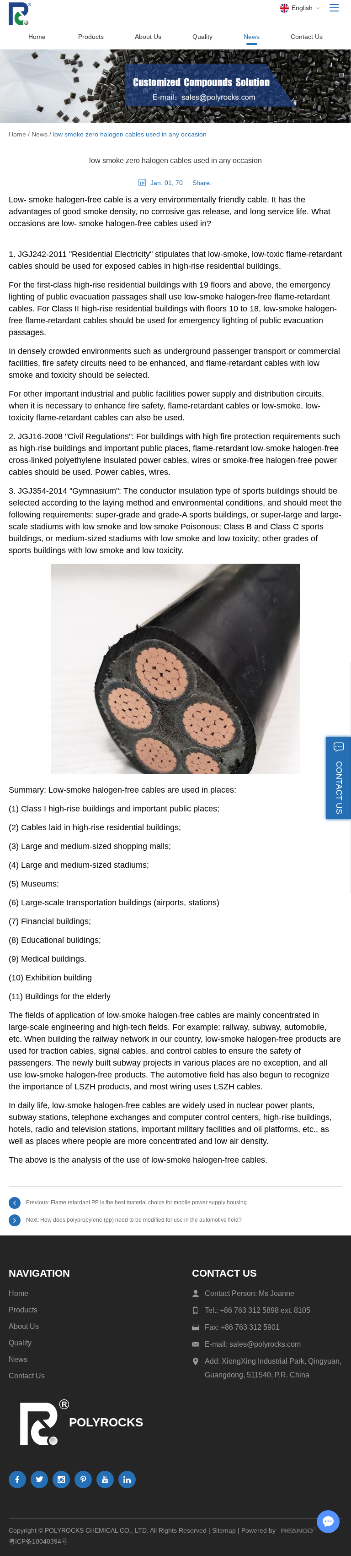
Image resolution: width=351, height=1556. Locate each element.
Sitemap (224, 1530)
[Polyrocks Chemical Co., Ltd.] (20, 13)
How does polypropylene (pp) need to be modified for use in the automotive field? (141, 1220)
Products (91, 36)
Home (37, 36)
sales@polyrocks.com (265, 1344)
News (252, 36)
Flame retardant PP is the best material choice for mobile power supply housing (149, 1202)
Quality (202, 36)
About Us (148, 36)
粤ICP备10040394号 (38, 1541)
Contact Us (307, 36)
